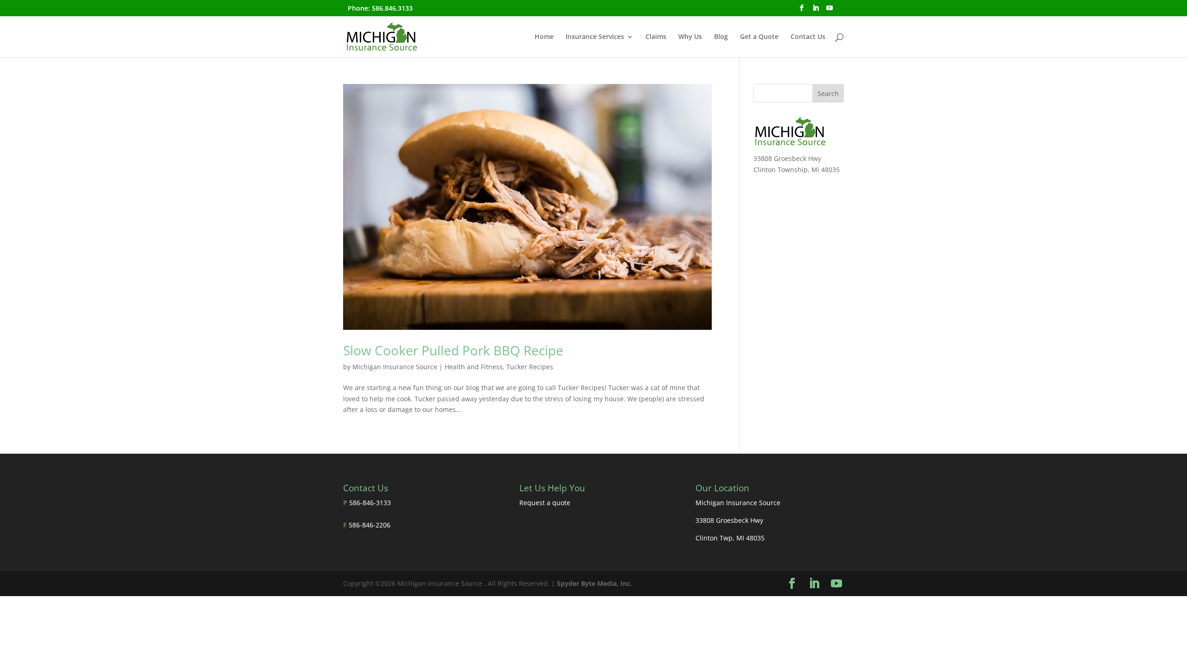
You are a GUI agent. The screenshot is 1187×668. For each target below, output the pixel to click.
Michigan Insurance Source (394, 366)
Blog (721, 37)
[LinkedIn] (815, 11)
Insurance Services (595, 37)
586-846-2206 (369, 524)
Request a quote (544, 502)
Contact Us (808, 37)
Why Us (690, 37)
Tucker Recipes (529, 366)
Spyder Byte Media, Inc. (594, 583)
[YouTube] (829, 11)
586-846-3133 (370, 502)
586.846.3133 (392, 8)
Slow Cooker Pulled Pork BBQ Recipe (453, 350)
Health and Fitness (474, 366)
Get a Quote (759, 37)
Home (544, 37)
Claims (655, 37)
